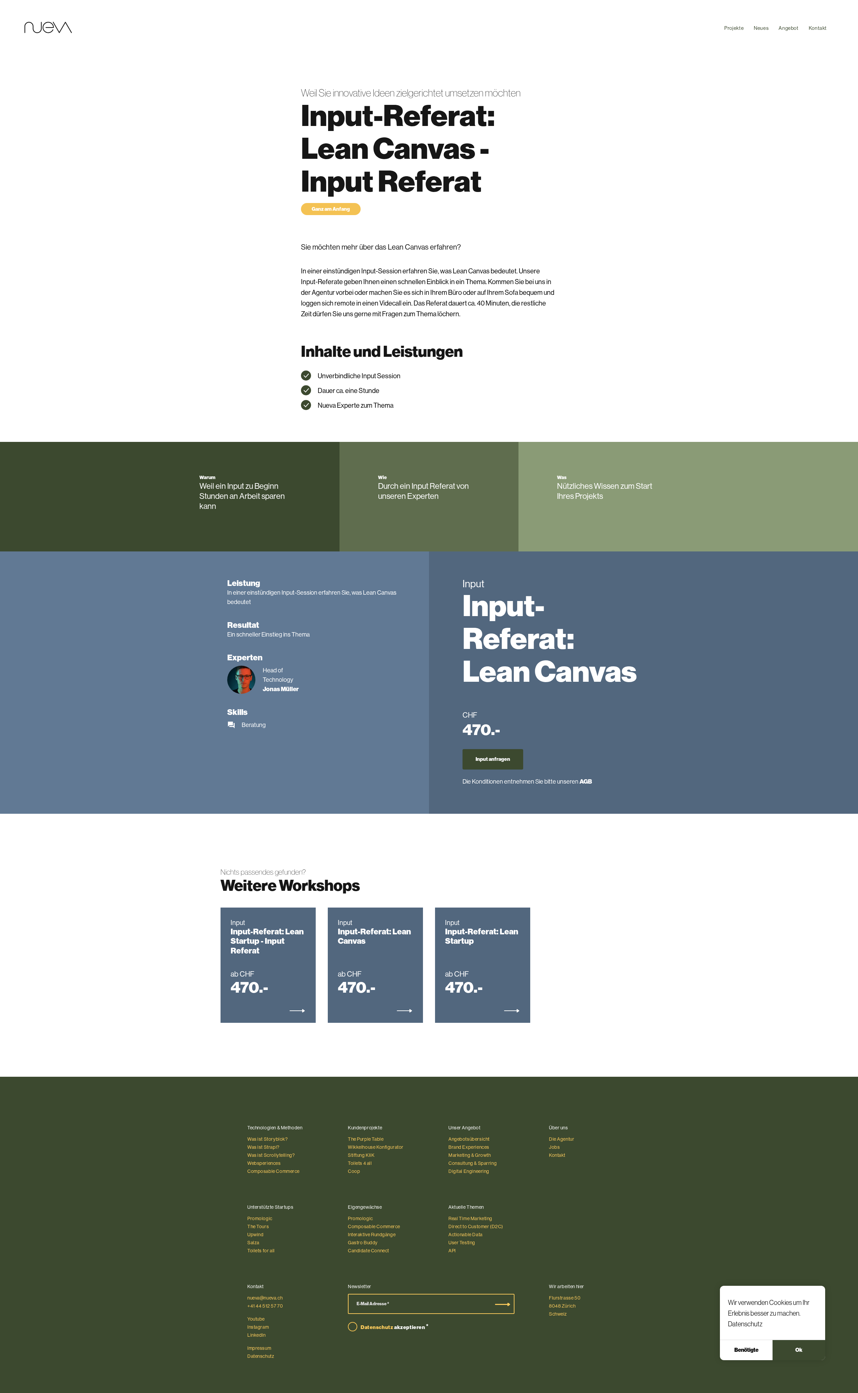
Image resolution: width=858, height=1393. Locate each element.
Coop (354, 1171)
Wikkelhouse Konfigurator (376, 1147)
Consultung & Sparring (472, 1163)
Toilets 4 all (360, 1163)
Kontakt (818, 28)
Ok (798, 1350)
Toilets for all (261, 1250)
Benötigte (746, 1350)
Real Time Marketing (470, 1218)
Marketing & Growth (469, 1155)
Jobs (554, 1147)
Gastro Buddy (363, 1242)
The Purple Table (365, 1139)
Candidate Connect (368, 1250)
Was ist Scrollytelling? (271, 1155)
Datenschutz (745, 1324)
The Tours (258, 1226)
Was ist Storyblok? (267, 1139)
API (452, 1250)
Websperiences (264, 1163)
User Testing (461, 1242)
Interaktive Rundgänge (371, 1234)
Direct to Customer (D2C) (475, 1226)
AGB (585, 781)
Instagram (258, 1327)
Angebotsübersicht (469, 1139)
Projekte (734, 28)
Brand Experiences (468, 1147)
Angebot (788, 28)
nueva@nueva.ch (265, 1298)
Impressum (259, 1348)
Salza (253, 1242)
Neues (761, 28)
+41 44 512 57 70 (265, 1306)
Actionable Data (465, 1234)
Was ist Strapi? (263, 1147)
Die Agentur (561, 1139)
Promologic (259, 1218)
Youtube (256, 1319)
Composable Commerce (273, 1171)
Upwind (255, 1234)
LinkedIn (256, 1335)
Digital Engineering (468, 1171)
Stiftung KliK (361, 1155)
